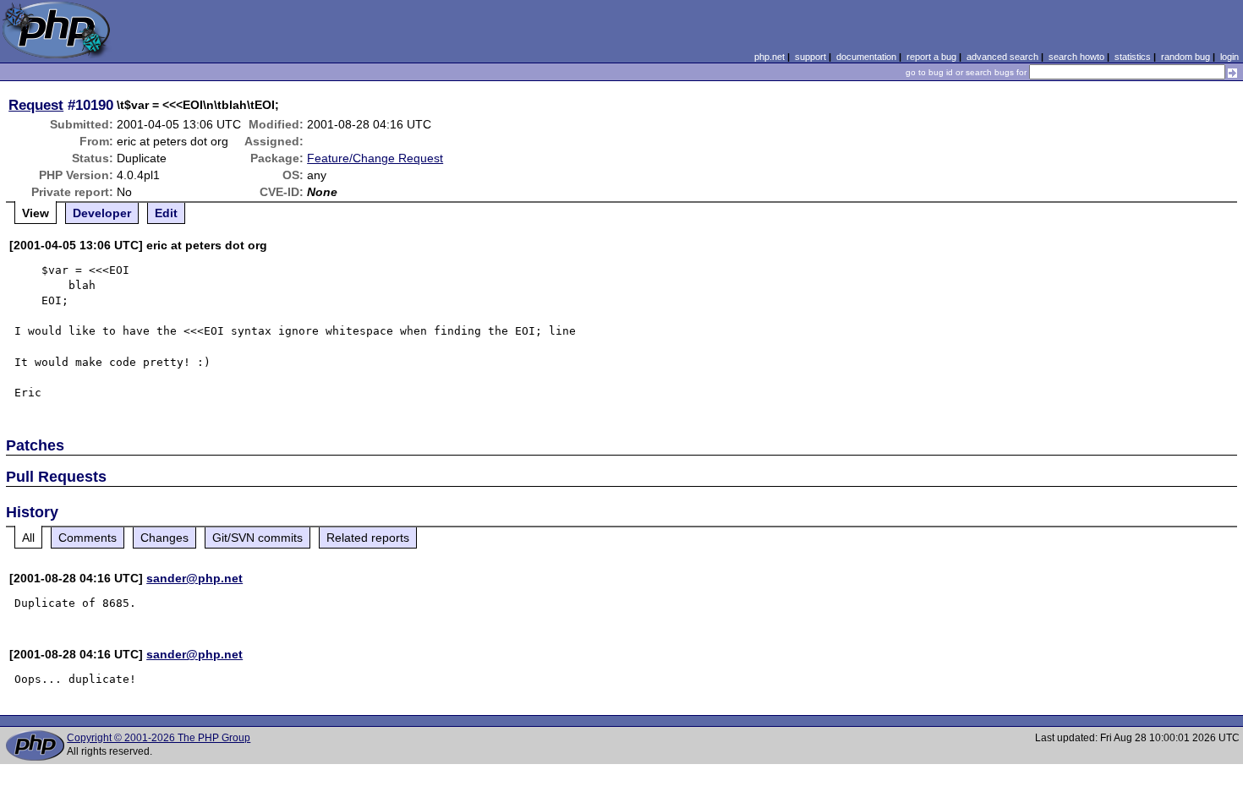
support (810, 57)
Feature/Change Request (375, 158)
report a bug (931, 57)
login (1229, 57)
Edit (166, 213)
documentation (866, 57)
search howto (1076, 57)
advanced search (1002, 57)
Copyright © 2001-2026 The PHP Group (158, 738)
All (28, 537)
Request (35, 104)
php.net (769, 57)
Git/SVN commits (257, 537)
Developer (102, 213)
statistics (1132, 57)
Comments (87, 537)
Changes (164, 537)
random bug (1185, 57)
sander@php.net (194, 578)
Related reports (367, 537)
